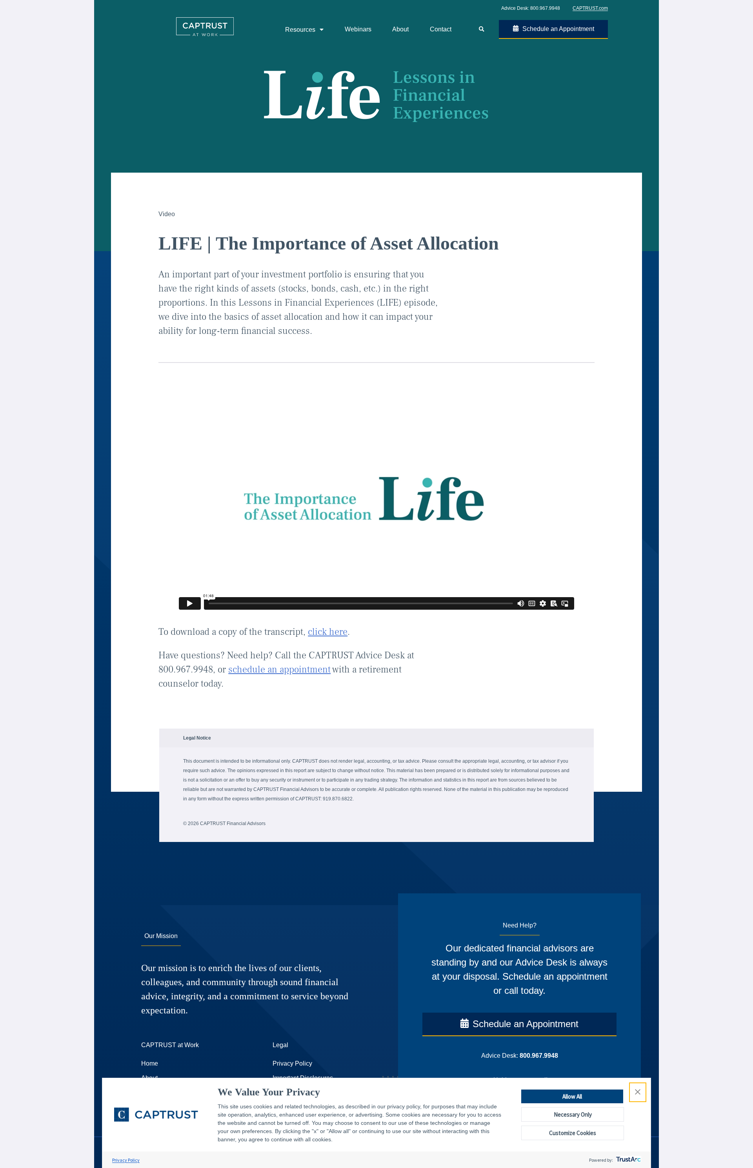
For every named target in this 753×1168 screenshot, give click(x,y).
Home (149, 1063)
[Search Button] (481, 29)
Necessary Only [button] (573, 1114)
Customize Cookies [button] (572, 1133)
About (400, 29)
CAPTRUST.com (590, 8)
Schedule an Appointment (558, 29)
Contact (440, 29)
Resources (300, 29)
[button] (638, 1092)
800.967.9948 (545, 8)
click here (327, 632)
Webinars (358, 29)
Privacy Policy (126, 1160)
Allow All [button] (572, 1096)
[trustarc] (627, 1160)
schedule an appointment (279, 669)
